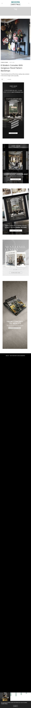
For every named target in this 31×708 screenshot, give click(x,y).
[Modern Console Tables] (15, 3)
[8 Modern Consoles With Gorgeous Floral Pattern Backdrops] (15, 39)
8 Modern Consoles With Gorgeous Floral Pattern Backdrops (12, 68)
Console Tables (4, 62)
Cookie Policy (4, 703)
